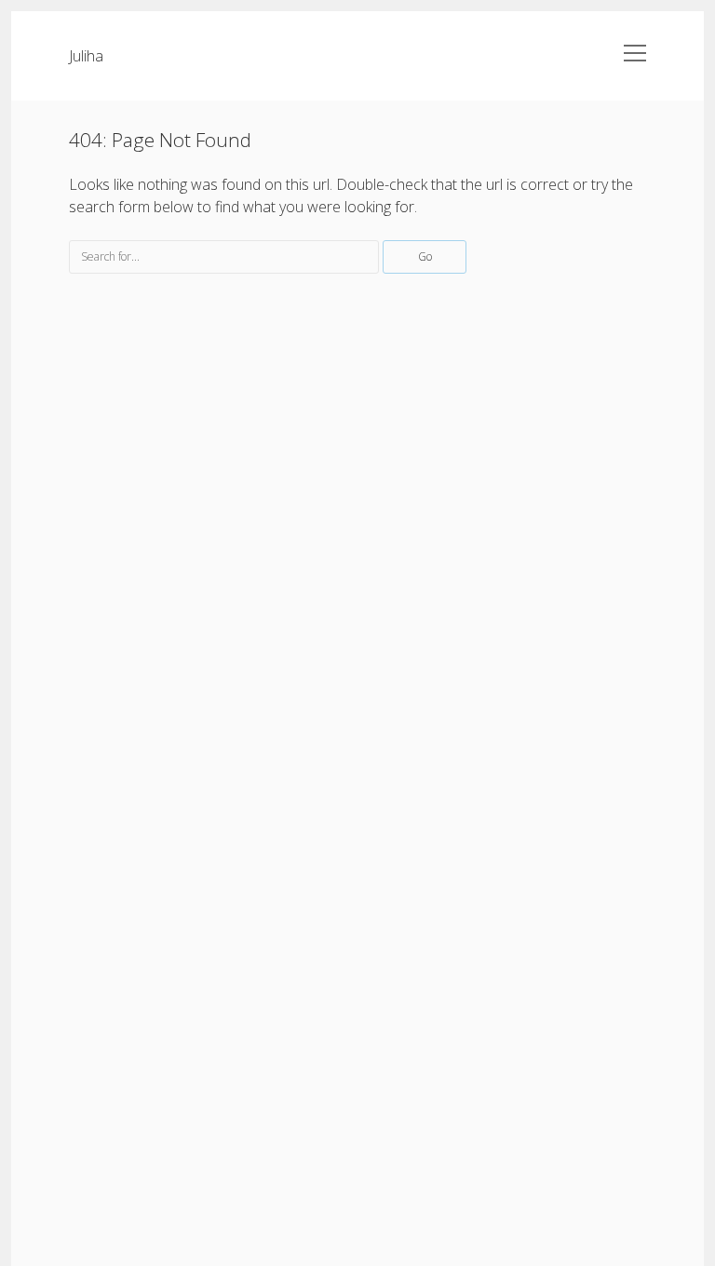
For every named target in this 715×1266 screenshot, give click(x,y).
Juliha (86, 56)
